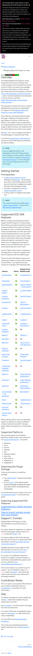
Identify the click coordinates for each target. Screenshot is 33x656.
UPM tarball (12, 478)
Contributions (6, 588)
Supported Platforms (11, 440)
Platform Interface (5, 349)
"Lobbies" (23, 320)
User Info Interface (5, 408)
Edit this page (8, 636)
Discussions (25, 627)
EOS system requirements (12, 207)
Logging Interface (5, 330)
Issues (14, 534)
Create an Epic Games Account (14, 178)
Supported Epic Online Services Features (16, 508)
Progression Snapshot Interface (6, 368)
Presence (5, 360)
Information (26, 287)
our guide (7, 605)
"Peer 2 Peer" (24, 343)
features (17, 180)
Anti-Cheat (5, 281)
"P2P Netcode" (25, 345)
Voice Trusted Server (6, 414)
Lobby (4, 320)
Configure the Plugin (8, 495)
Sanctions (5, 380)
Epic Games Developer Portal (15, 189)
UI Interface (5, 395)
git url (11, 482)
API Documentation (25, 647)
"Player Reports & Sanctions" (25, 375)
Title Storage (6, 403)
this (5, 133)
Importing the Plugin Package (16, 158)
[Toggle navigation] (29, 56)
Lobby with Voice (6, 324)
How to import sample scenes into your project (15, 513)
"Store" (22, 302)
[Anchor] (16, 174)
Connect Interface (5, 297)
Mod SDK (5, 339)
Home (3, 63)
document (11, 613)
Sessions (5, 386)
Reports (4, 374)
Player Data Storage (6, 355)
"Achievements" (25, 275)
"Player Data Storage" (24, 355)
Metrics (4, 335)
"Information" (25, 281)
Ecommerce (6, 302)
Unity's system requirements (16, 204)
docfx (9, 653)
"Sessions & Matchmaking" (25, 387)
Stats (3, 400)
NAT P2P (5, 343)
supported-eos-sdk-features (19, 138)
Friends (4, 308)
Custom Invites (4, 291)
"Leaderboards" (25, 314)
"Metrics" (23, 335)
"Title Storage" (25, 403)
